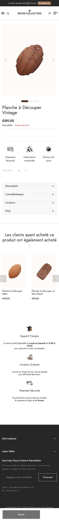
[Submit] (16, 279)
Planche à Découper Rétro (12, 292)
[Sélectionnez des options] (45, 279)
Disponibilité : (7, 125)
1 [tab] (22, 101)
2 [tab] (31, 101)
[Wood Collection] (29, 13)
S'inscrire (47, 477)
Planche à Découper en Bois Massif (43, 292)
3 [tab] (34, 101)
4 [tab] (37, 101)
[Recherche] (7, 13)
